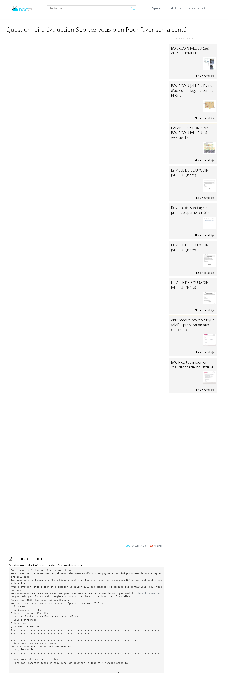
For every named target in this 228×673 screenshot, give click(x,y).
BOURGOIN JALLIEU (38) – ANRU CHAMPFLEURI (191, 50)
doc (26, 9)
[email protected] (150, 593)
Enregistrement (196, 8)
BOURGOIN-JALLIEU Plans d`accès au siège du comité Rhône (192, 90)
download (138, 546)
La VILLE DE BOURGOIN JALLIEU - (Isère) (190, 172)
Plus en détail (203, 76)
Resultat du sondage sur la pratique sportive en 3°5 (192, 210)
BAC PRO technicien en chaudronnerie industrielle (192, 364)
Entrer (178, 8)
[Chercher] (133, 8)
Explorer (156, 8)
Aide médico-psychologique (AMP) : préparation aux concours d (192, 325)
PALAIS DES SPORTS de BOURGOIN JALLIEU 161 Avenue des (190, 133)
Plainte (158, 546)
